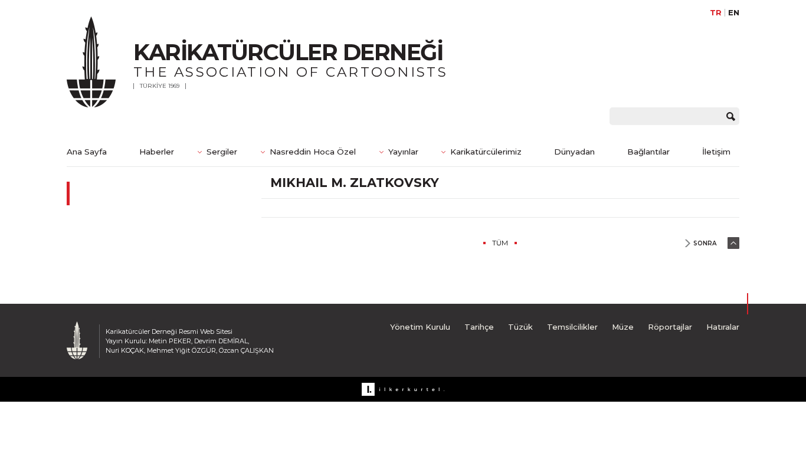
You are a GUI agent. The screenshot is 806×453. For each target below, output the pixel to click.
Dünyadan (574, 151)
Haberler (156, 151)
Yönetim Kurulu (420, 326)
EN (733, 13)
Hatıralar (722, 326)
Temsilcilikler (572, 326)
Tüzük (520, 326)
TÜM (500, 242)
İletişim (716, 151)
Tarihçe (479, 326)
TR (716, 13)
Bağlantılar (648, 151)
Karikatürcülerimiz (486, 151)
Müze (623, 326)
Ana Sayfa (87, 151)
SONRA (704, 243)
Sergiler (222, 151)
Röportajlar (670, 326)
